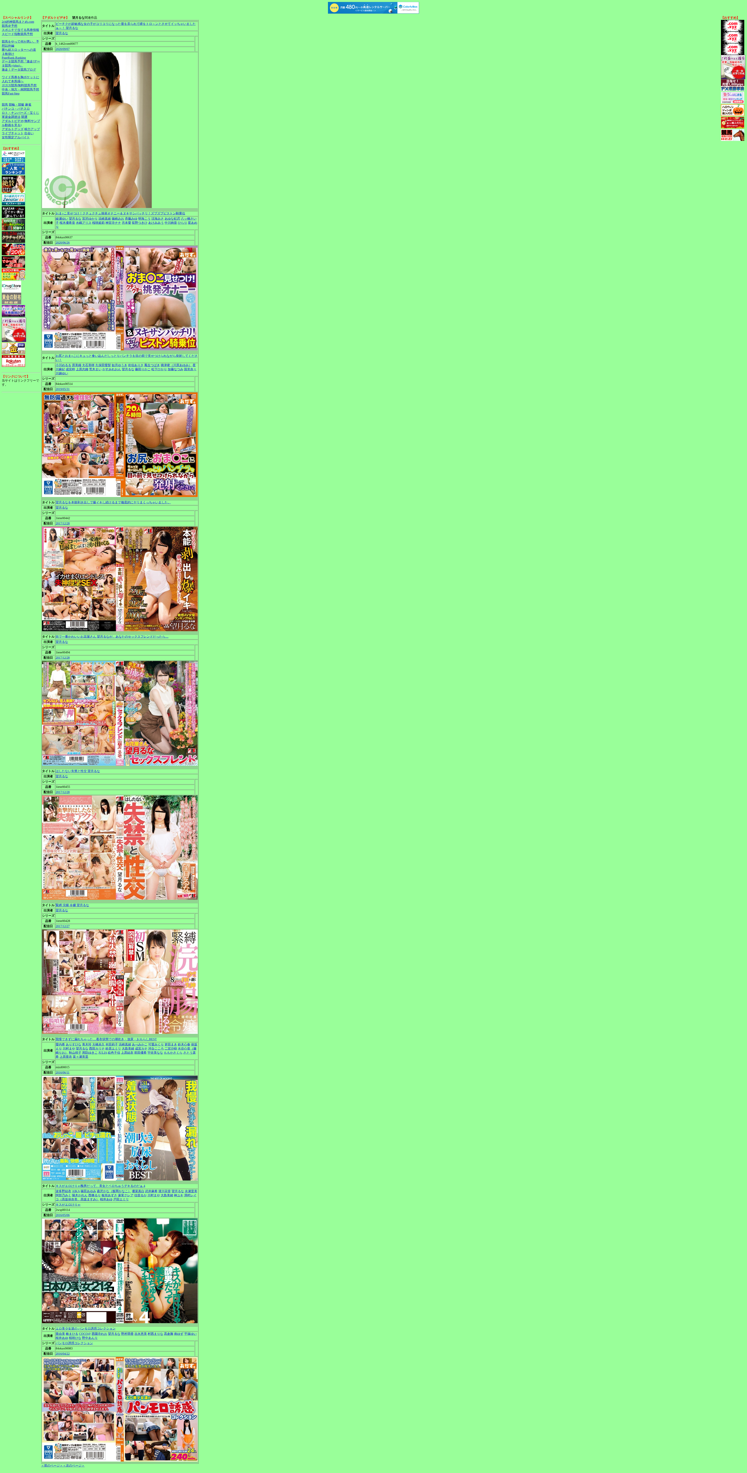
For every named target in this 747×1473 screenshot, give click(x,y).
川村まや (69, 1048)
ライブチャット (13, 133)
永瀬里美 (191, 1191)
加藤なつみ (175, 369)
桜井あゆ (106, 1199)
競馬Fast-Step (10, 93)
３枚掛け (8, 53)
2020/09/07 (63, 49)
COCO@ (85, 1333)
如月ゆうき (119, 365)
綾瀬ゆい (62, 218)
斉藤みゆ (131, 218)
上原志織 (82, 369)
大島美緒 (128, 1048)
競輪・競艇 (16, 104)
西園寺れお (99, 1333)
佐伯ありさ (136, 365)
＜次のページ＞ (74, 1465)
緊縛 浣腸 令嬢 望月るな (72, 905)
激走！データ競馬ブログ (19, 69)
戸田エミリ (121, 1199)
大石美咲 (88, 365)
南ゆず (178, 1333)
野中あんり (90, 1338)
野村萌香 (127, 1333)
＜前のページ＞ (52, 1465)
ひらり (182, 222)
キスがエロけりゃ (68, 1204)
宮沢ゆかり (90, 218)
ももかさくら (173, 1052)
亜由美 (60, 1333)
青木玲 (86, 1044)
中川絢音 (171, 222)
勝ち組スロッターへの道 (19, 49)
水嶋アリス (83, 222)
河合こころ (156, 1048)
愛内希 (60, 1044)
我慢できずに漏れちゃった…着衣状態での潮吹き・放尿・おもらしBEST (106, 1039)
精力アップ (32, 129)
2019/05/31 (63, 389)
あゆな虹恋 (172, 218)
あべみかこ (139, 1044)
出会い (29, 133)
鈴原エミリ (113, 1048)
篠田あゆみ (88, 1191)
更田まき (171, 1044)
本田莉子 (111, 1044)
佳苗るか (140, 1195)
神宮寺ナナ (113, 222)
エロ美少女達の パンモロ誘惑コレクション (86, 1328)
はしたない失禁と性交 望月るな (78, 771)
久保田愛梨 (103, 365)
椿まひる (72, 1333)
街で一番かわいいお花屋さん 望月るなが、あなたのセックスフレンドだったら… (112, 636)
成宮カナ (141, 1048)
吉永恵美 (140, 1333)
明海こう (144, 218)
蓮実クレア (125, 1195)
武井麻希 (151, 1191)
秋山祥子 (75, 1052)
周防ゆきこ (90, 1052)
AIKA (76, 1191)
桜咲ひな (75, 1338)
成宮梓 (70, 369)
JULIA (102, 1052)
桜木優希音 (67, 222)
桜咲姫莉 (98, 222)
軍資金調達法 (11, 117)
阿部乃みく (63, 1195)
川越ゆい (62, 373)
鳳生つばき (152, 365)
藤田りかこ (143, 369)
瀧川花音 (164, 1191)
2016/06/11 (62, 1072)
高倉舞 (168, 1333)
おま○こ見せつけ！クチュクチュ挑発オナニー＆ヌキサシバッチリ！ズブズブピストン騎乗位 (120, 213)
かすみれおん (111, 369)
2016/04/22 (63, 1353)
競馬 (5, 104)
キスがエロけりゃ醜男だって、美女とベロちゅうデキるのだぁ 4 (100, 1186)
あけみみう (156, 222)
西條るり (94, 1195)
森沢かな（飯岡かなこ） (114, 1191)
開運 (24, 117)
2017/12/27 (63, 926)
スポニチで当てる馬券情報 (20, 30)
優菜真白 (138, 1191)
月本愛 (126, 222)
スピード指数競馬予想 (17, 34)
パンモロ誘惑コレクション (74, 1343)
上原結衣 (127, 1052)
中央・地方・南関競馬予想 (20, 89)
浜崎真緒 (104, 218)
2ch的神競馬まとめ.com (18, 21)
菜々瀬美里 (80, 1056)
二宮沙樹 (171, 1048)
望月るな (62, 33)
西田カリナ (97, 1048)
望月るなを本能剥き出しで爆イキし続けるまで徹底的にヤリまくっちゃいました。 (113, 502)
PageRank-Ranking (14, 57)
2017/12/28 (63, 523)
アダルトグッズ (13, 129)
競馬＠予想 (9, 25)
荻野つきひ (139, 222)
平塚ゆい (190, 1333)
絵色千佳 (114, 1052)
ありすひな (73, 1044)
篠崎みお (118, 218)
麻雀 (28, 104)
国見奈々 (190, 369)
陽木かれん (80, 1195)
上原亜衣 (66, 1056)
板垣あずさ (109, 1195)
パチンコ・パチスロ (16, 108)
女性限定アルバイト (16, 137)
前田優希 (140, 1052)
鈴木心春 (184, 1044)
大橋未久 (98, 1044)
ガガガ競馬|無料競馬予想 (19, 85)
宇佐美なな (155, 1052)
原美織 (76, 365)
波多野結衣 (63, 1191)
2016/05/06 (63, 1215)
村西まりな (155, 1333)
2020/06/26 (63, 242)
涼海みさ (157, 218)
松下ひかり (159, 369)
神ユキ (178, 1195)
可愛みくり (156, 1044)
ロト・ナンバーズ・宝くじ (20, 112)
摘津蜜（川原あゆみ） (176, 365)
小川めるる (63, 365)
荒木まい (95, 369)
